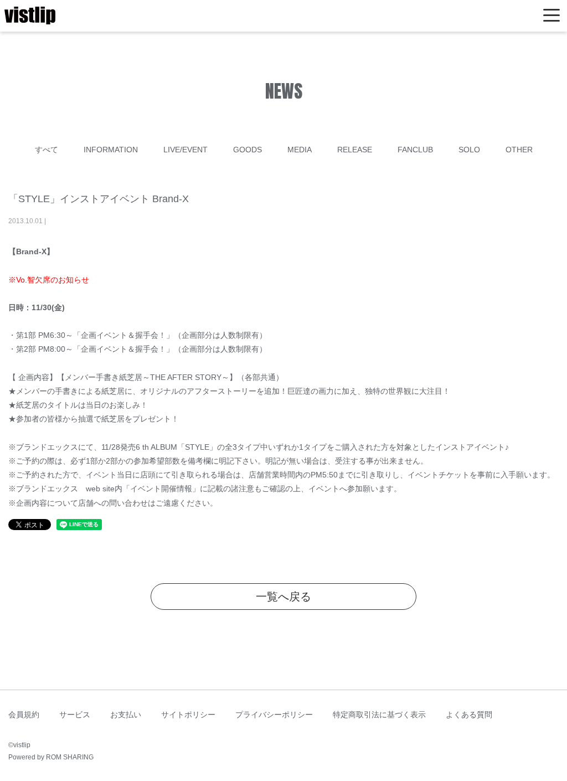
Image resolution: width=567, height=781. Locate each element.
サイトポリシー (188, 714)
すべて (46, 149)
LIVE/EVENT (185, 149)
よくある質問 (469, 714)
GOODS (247, 149)
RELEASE (354, 149)
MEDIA (299, 149)
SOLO (469, 149)
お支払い (125, 714)
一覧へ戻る (283, 596)
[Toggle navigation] (551, 15)
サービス (74, 714)
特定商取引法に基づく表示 (379, 714)
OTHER (519, 149)
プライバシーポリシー (274, 714)
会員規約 (23, 714)
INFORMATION (111, 149)
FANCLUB (415, 149)
